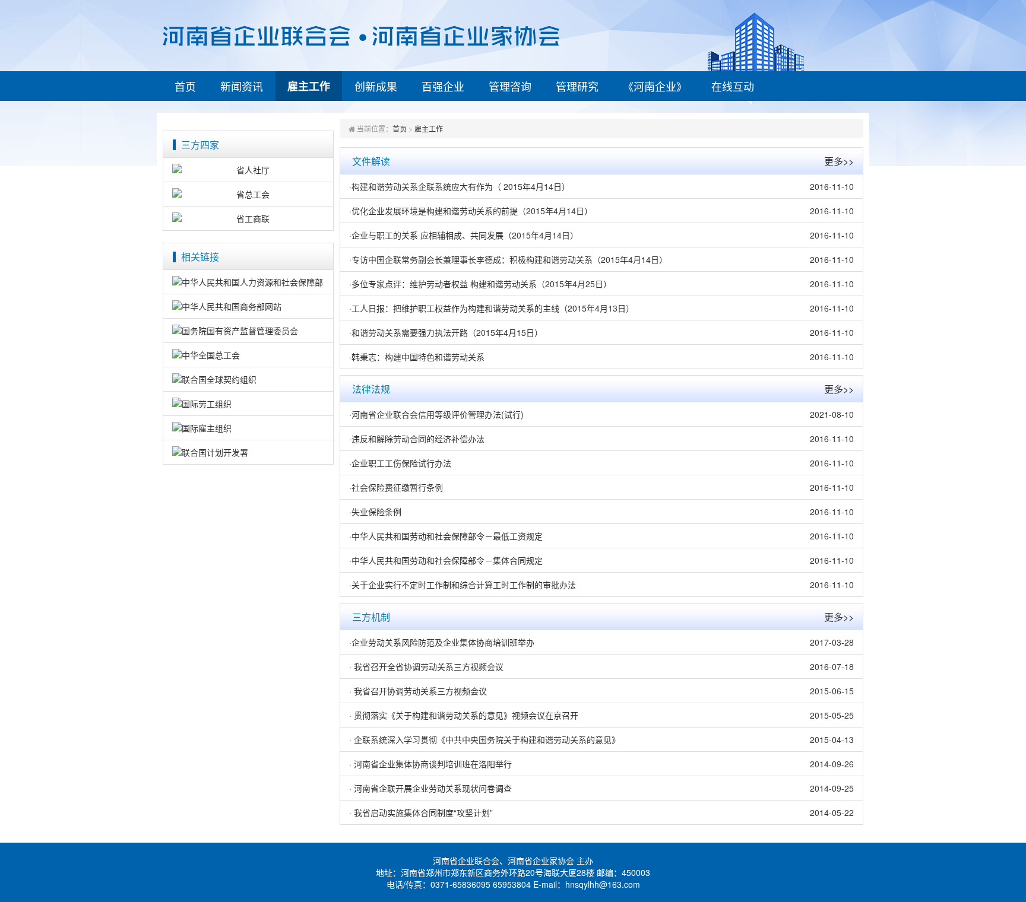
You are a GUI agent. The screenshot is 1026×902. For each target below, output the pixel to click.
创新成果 (375, 86)
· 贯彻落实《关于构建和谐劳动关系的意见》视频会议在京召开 (463, 715)
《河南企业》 (655, 86)
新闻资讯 (241, 86)
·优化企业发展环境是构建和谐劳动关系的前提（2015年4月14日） (471, 211)
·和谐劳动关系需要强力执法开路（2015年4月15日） (446, 332)
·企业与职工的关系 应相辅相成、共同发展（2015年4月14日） (463, 235)
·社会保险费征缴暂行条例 (396, 487)
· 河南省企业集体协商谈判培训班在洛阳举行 (430, 764)
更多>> (839, 161)
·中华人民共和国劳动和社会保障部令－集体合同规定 (446, 560)
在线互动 (732, 86)
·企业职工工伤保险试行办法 (400, 463)
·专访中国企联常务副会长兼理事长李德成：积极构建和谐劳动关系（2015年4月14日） (508, 259)
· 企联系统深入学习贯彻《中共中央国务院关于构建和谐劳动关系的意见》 (484, 739)
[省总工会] (248, 194)
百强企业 (443, 86)
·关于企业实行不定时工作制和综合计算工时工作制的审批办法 (462, 584)
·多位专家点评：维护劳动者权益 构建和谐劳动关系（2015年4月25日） (480, 284)
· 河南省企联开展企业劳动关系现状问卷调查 (430, 788)
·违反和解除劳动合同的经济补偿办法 (416, 438)
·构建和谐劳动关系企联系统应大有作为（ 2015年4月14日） (459, 186)
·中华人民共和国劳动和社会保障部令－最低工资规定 (446, 536)
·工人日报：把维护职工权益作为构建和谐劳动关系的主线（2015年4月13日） (491, 308)
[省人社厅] (248, 170)
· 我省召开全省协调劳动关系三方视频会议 (426, 666)
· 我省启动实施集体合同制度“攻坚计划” (421, 812)
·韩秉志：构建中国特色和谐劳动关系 (416, 357)
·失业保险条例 (375, 511)
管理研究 (577, 86)
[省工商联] (248, 218)
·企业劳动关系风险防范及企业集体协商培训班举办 (441, 642)
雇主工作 (308, 86)
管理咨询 (510, 86)
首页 (185, 86)
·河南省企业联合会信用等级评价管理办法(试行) (436, 414)
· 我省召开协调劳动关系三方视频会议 (418, 691)
